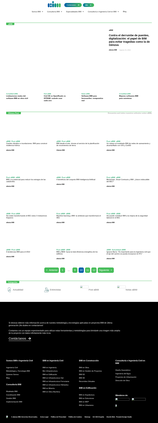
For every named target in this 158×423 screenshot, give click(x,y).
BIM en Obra (84, 367)
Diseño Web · (111, 417)
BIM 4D (82, 378)
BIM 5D (82, 374)
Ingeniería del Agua (123, 374)
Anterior (53, 270)
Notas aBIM (85, 94)
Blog (8, 378)
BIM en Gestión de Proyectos (90, 371)
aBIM (111, 30)
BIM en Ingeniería (50, 367)
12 (94, 270)
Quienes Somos (12, 374)
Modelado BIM (12, 391)
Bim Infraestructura (50, 371)
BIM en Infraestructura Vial (53, 378)
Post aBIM (47, 94)
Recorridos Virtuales (87, 381)
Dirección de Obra (122, 380)
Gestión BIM (11, 398)
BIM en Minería (49, 388)
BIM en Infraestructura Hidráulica (55, 385)
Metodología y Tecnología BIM (18, 371)
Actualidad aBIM (12, 94)
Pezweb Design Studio (124, 417)
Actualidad (18, 290)
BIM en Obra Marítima (51, 392)
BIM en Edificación (50, 374)
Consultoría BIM (13, 384)
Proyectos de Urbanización (125, 377)
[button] (37, 11)
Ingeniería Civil (12, 367)
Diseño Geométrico (122, 370)
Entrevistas (55, 290)
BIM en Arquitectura (86, 395)
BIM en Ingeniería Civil (53, 361)
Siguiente (104, 270)
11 (87, 270)
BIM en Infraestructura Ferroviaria (56, 381)
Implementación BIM (14, 402)
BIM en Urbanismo (86, 405)
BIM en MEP (84, 402)
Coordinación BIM (13, 395)
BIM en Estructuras (86, 398)
